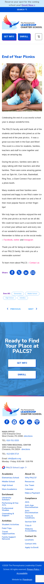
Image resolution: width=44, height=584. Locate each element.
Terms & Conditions (30, 517)
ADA (27, 502)
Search (20, 9)
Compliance (31, 498)
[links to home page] (22, 22)
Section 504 (30, 522)
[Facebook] (6, 421)
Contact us (34, 263)
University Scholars (6, 499)
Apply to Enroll (31, 547)
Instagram (28, 240)
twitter (16, 240)
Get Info (9, 36)
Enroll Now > (28, 5)
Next (31, 309)
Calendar (29, 489)
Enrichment (7, 494)
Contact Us (30, 536)
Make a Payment (32, 493)
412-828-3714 (13, 454)
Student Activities (10, 525)
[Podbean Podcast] (37, 421)
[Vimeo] (21, 421)
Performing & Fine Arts (10, 504)
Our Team (29, 485)
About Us (30, 474)
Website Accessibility (31, 530)
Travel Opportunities (8, 533)
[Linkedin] (29, 421)
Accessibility (22, 573)
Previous (15, 309)
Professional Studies (7, 509)
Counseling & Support (8, 515)
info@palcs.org (14, 459)
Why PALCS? (31, 478)
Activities (23, 298)
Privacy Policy (33, 569)
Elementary (18, 293)
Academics (7, 474)
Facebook (8, 240)
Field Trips (7, 528)
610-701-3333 (13, 440)
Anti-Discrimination (31, 512)
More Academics (9, 489)
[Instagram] (14, 421)
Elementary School (10, 478)
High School (10, 298)
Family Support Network (9, 538)
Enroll (24, 36)
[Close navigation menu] (38, 36)
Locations (29, 540)
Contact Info (30, 544)
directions (28, 436)
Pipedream (27, 580)
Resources (29, 482)
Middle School (32, 293)
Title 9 (28, 526)
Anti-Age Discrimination (31, 506)
